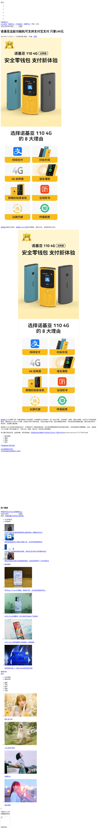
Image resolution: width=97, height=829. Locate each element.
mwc (20, 512)
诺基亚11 (4, 419)
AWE (10, 512)
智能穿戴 (8, 516)
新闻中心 (11, 24)
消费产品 (27, 24)
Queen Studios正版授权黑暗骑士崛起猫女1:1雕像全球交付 (24, 532)
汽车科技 (14, 516)
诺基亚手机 (4, 227)
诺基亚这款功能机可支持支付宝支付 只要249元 (47, 432)
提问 (2, 673)
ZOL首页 (4, 24)
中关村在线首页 (6, 451)
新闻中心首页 (15, 451)
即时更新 (12, 445)
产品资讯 (19, 24)
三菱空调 (20, 516)
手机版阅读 (4, 445)
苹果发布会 (4, 512)
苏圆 (35, 36)
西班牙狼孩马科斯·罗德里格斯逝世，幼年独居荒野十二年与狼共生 (27, 561)
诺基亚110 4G (20, 227)
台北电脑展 (15, 512)
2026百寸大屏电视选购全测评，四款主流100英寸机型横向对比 (25, 551)
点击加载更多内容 (7, 449)
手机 (26, 227)
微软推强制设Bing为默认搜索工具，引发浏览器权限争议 (23, 542)
